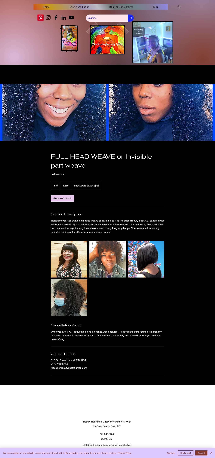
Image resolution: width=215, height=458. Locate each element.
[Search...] (131, 18)
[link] (62, 198)
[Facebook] (56, 18)
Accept (201, 453)
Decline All (185, 453)
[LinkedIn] (64, 18)
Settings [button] (171, 453)
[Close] (211, 452)
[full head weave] (69, 259)
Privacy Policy (124, 453)
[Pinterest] (40, 18)
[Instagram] (48, 18)
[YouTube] (71, 18)
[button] (179, 7)
